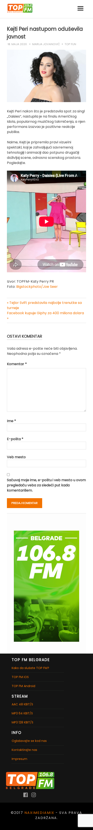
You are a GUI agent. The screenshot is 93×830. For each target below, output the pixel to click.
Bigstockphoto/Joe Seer (37, 286)
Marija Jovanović (46, 44)
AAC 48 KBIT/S (22, 704)
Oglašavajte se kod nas (29, 741)
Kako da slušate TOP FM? (30, 668)
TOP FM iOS (20, 677)
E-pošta (15, 438)
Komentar (17, 363)
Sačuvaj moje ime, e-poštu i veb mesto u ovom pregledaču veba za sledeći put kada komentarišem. (46, 485)
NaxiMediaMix (39, 812)
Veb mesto (16, 457)
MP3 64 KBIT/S (22, 713)
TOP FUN (70, 44)
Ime (11, 420)
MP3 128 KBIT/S (22, 722)
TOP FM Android (23, 686)
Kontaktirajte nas (24, 750)
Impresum (19, 759)
